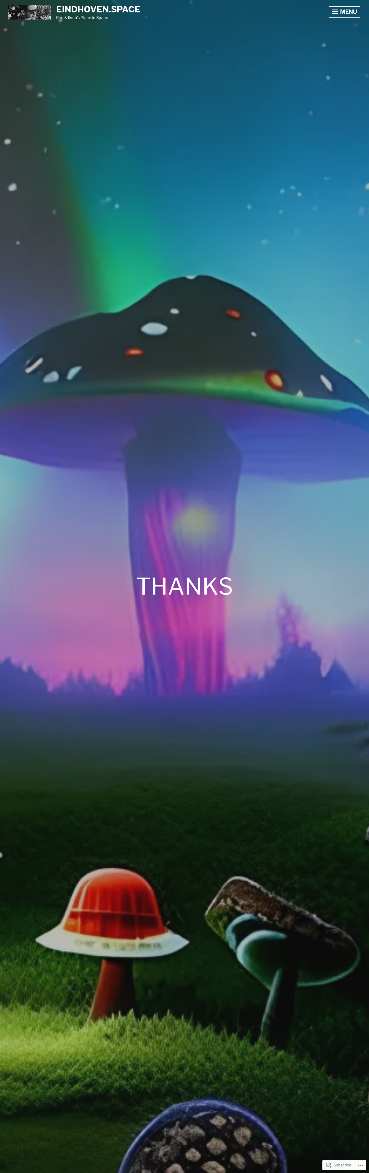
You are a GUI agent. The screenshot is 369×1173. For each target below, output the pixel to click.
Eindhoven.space (98, 9)
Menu (348, 11)
